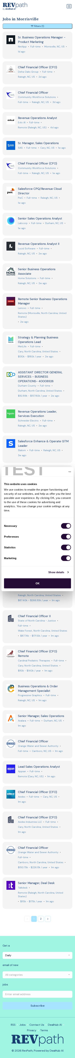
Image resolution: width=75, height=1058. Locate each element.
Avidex (21, 796)
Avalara (22, 720)
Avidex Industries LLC (30, 821)
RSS (13, 1025)
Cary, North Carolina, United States (38, 351)
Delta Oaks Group (28, 71)
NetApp (22, 46)
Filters (39, 26)
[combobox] (37, 955)
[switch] (66, 536)
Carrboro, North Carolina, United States (40, 862)
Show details (56, 572)
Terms (44, 1030)
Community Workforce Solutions (37, 97)
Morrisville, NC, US (54, 46)
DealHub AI (55, 1025)
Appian (22, 771)
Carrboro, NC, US (41, 751)
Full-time (35, 46)
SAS (20, 147)
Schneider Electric (28, 420)
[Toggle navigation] (69, 6)
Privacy (31, 1030)
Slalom (22, 450)
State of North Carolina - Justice (37, 620)
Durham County (27, 385)
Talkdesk (23, 887)
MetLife (22, 346)
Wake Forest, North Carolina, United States (42, 630)
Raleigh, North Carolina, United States (39, 595)
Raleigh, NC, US (26, 76)
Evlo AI (21, 122)
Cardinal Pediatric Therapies (34, 660)
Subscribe (38, 1005)
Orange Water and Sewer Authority (38, 746)
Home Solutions (27, 278)
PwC (20, 197)
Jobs (22, 1025)
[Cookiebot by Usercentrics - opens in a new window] (55, 472)
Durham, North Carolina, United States (40, 390)
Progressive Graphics (30, 695)
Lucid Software (26, 248)
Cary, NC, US (47, 147)
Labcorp (23, 223)
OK (38, 583)
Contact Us (36, 1025)
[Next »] (48, 919)
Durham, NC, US (54, 223)
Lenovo (22, 308)
